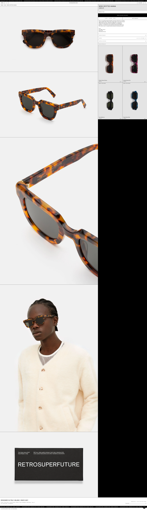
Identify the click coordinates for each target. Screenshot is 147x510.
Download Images (102, 35)
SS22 (5, 5)
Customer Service (12, 502)
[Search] (6, 3)
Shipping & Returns (102, 41)
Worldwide (24, 502)
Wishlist (17, 502)
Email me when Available (122, 15)
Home (2, 5)
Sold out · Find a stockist (102, 83)
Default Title (101, 11)
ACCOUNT (140, 2)
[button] (145, 3)
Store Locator (6, 502)
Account (2, 502)
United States (28, 502)
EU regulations (10, 503)
